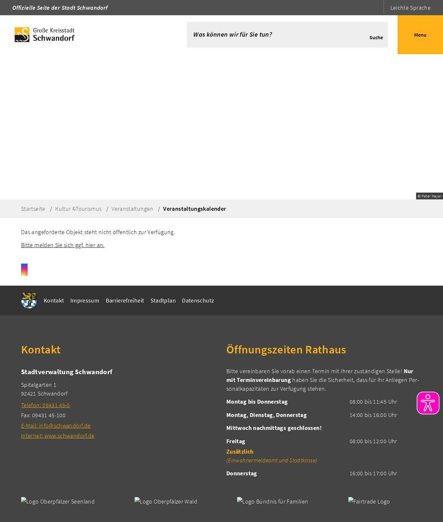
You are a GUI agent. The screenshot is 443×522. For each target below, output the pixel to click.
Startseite (33, 208)
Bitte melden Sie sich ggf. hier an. (63, 245)
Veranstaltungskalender (194, 208)
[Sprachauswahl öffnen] (378, 7)
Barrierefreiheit (125, 300)
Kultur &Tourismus (78, 208)
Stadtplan (163, 300)
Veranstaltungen (132, 208)
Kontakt (54, 300)
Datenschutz (198, 300)
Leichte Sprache (410, 7)
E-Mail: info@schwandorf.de (55, 425)
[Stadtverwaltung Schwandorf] (119, 403)
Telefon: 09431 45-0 (45, 405)
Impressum (84, 300)
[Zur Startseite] (83, 34)
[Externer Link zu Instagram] (24, 270)
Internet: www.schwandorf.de (58, 435)
